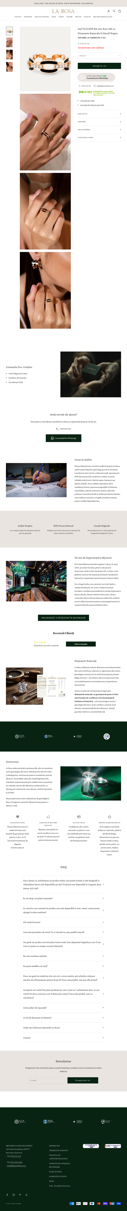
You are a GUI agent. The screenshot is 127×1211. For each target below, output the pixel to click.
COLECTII (87, 17)
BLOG (51, 1181)
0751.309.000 (16, 1162)
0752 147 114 (86, 86)
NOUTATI (18, 17)
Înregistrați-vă (83, 1080)
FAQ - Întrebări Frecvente (59, 1186)
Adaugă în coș (99, 66)
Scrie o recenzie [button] (81, 644)
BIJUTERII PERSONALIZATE (102, 17)
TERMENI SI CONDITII (58, 1150)
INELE (54, 17)
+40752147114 (65, 429)
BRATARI (78, 17)
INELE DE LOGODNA (42, 17)
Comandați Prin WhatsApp (65, 438)
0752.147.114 (15, 1156)
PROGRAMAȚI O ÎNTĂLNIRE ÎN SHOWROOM (64, 618)
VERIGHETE (28, 17)
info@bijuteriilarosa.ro (105, 86)
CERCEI (61, 17)
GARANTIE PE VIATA (57, 1176)
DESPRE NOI (54, 1145)
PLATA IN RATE (55, 1171)
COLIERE (69, 17)
